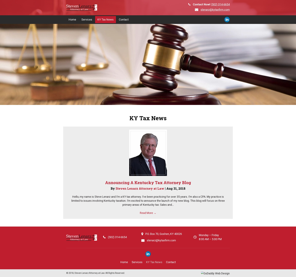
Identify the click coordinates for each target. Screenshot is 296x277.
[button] (227, 19)
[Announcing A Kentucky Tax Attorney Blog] (148, 152)
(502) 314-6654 (220, 4)
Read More (148, 213)
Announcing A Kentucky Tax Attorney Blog (148, 182)
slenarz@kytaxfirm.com (215, 9)
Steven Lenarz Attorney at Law (140, 188)
